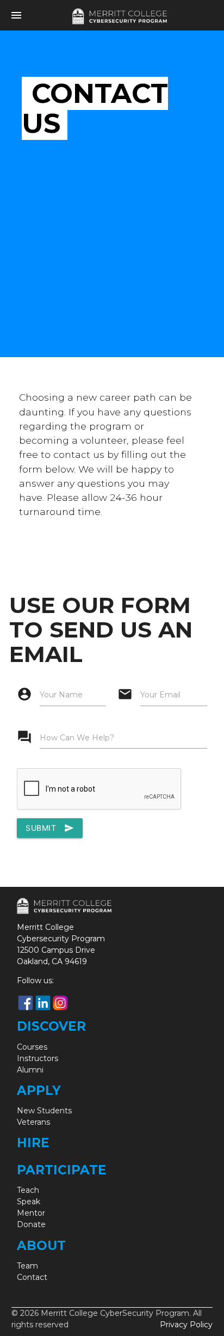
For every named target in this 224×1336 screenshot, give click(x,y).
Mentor (31, 1213)
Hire (33, 1142)
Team (27, 1266)
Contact (32, 1277)
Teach (28, 1190)
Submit (50, 828)
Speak (28, 1201)
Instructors (37, 1058)
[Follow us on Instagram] (60, 1003)
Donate (31, 1224)
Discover (51, 1026)
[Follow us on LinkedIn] (43, 1003)
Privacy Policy (186, 1324)
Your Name (61, 695)
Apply (39, 1090)
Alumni (30, 1070)
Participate (62, 1170)
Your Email (160, 695)
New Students (44, 1111)
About (41, 1245)
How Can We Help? (77, 738)
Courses (32, 1047)
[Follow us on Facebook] (25, 1003)
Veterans (33, 1122)
